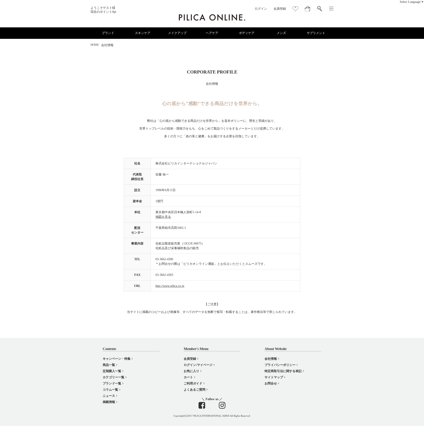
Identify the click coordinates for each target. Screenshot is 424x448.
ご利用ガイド (193, 383)
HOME (95, 44)
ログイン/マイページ (198, 365)
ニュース (109, 395)
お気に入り (191, 371)
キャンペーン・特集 (117, 358)
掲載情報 (109, 402)
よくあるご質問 (194, 389)
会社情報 (271, 358)
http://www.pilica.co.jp (169, 286)
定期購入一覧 (112, 371)
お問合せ (271, 383)
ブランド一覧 (112, 383)
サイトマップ (274, 377)
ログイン (261, 8)
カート (188, 377)
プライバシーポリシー (280, 365)
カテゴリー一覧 (113, 377)
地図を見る (163, 216)
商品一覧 (109, 365)
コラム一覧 (110, 389)
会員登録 (280, 8)
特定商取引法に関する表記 (283, 371)
